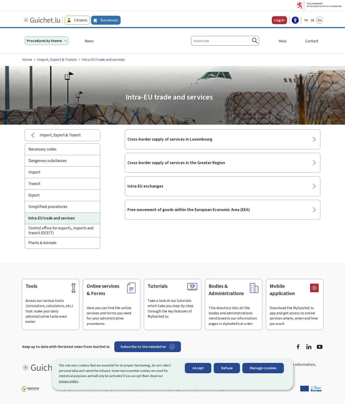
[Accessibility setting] (295, 21)
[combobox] (225, 41)
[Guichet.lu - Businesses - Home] (42, 20)
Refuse (227, 368)
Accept (198, 368)
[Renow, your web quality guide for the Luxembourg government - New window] (30, 389)
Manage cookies (263, 368)
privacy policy (68, 381)
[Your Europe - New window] (311, 389)
